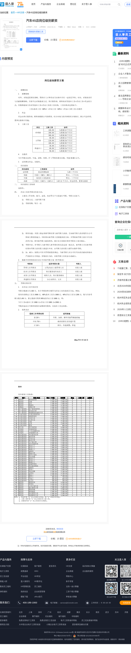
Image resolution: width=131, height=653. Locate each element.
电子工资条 (4, 571)
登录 (45, 532)
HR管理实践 (25, 586)
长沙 (88, 612)
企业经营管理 (39, 592)
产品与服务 (6, 559)
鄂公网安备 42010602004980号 (88, 636)
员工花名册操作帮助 (89, 620)
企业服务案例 (87, 571)
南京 (97, 612)
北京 (21, 612)
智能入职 (3, 581)
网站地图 (121, 639)
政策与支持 (26, 559)
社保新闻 (24, 566)
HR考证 (37, 576)
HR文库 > (21, 12)
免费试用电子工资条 (27, 620)
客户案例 (37, 566)
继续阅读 (60, 529)
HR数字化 (38, 581)
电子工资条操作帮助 (69, 620)
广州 (49, 612)
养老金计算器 (71, 597)
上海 (30, 612)
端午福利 (62, 616)
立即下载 (33, 40)
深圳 (40, 612)
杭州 (59, 612)
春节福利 (35, 616)
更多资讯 (52, 566)
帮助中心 (69, 576)
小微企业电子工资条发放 (56, 624)
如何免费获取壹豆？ (69, 40)
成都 (68, 612)
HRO (36, 571)
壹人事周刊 (25, 581)
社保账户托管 (5, 566)
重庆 (78, 612)
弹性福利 (3, 592)
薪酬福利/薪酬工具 (35, 32)
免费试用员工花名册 (48, 620)
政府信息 (24, 592)
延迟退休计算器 (88, 566)
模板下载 (24, 597)
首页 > (14, 12)
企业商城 (69, 571)
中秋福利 (75, 616)
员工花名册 (4, 576)
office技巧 (38, 597)
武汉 (107, 612)
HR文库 (69, 566)
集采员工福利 (5, 586)
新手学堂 (69, 581)
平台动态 (24, 576)
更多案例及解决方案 (80, 624)
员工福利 (37, 586)
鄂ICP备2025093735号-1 (63, 636)
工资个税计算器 (72, 592)
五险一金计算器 (72, 586)
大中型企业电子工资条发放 (29, 624)
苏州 (116, 612)
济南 (126, 612)
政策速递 (24, 571)
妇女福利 (48, 616)
